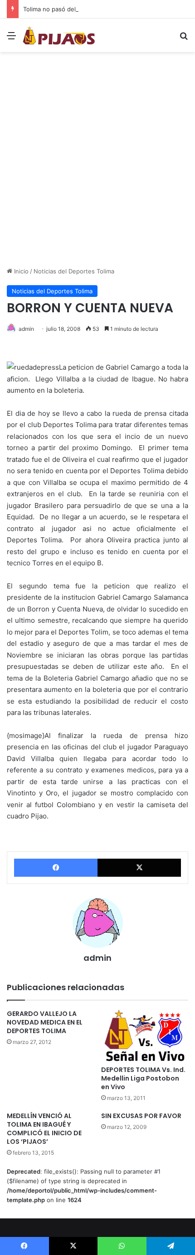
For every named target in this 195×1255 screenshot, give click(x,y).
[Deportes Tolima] (59, 35)
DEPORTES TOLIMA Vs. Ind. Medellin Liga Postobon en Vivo (143, 1078)
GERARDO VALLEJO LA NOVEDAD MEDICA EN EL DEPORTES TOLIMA (45, 1022)
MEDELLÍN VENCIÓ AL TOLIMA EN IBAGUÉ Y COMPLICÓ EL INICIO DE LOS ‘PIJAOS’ (44, 1128)
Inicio (20, 271)
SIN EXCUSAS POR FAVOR (141, 1115)
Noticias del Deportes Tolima (74, 271)
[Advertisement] (97, 163)
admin (26, 328)
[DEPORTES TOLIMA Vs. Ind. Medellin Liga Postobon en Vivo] (144, 1035)
